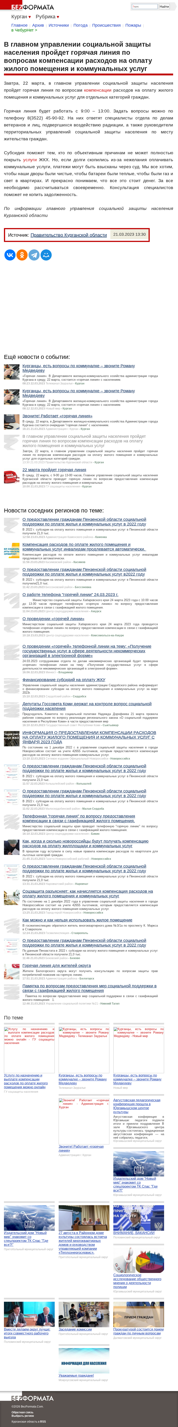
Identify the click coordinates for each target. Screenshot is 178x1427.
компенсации (97, 90)
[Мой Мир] (46, 255)
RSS (43, 1421)
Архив (38, 25)
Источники (59, 25)
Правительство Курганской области (69, 235)
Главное (19, 25)
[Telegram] (34, 255)
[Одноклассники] (22, 255)
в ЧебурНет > (24, 30)
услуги (30, 159)
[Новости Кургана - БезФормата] (28, 6)
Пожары (133, 25)
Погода (80, 25)
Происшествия (106, 25)
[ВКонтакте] (10, 255)
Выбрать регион (23, 1415)
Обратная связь (22, 1412)
